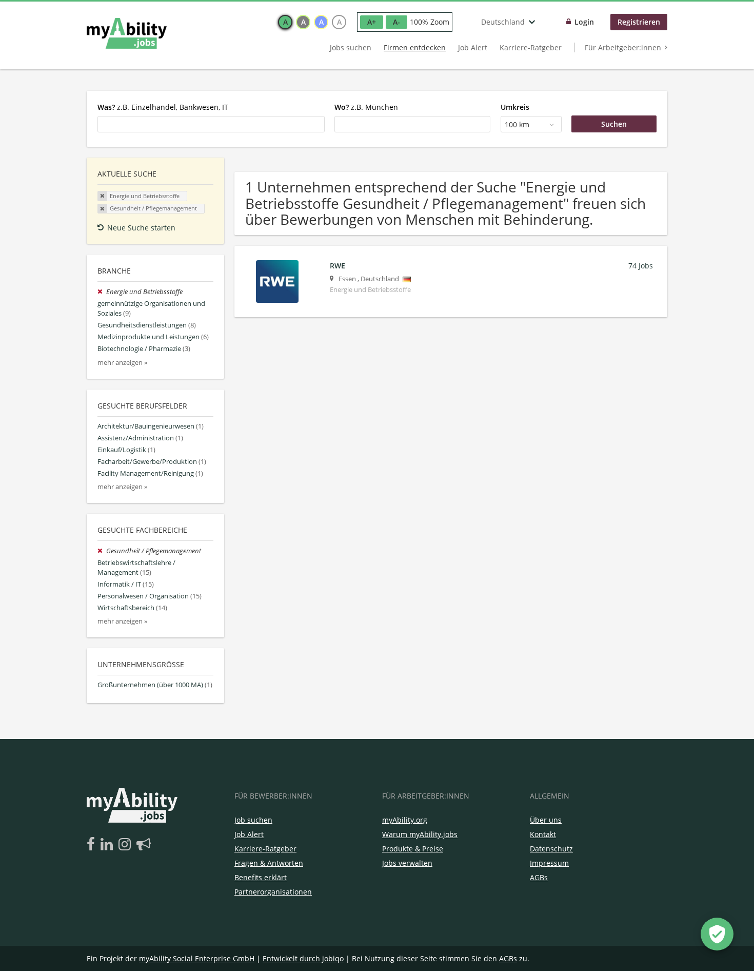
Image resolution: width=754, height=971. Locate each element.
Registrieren (639, 22)
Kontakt (543, 834)
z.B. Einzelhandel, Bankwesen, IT (162, 107)
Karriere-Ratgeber (531, 47)
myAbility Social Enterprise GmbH (196, 958)
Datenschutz (551, 848)
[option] (285, 22)
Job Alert (472, 47)
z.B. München (366, 107)
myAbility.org (404, 820)
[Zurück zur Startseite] (127, 33)
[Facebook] (92, 845)
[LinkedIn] (108, 845)
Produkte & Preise (412, 848)
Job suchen (253, 820)
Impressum (549, 863)
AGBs (539, 877)
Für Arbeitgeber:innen (623, 47)
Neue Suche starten (141, 227)
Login (584, 22)
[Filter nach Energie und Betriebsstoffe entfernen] (101, 291)
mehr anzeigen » (122, 362)
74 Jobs (640, 265)
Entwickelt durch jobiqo (303, 958)
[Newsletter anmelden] (143, 845)
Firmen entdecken (415, 47)
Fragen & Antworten (268, 863)
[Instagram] (126, 845)
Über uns (546, 820)
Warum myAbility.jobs (420, 834)
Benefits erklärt (260, 877)
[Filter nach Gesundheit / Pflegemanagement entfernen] (101, 551)
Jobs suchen (350, 47)
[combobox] (211, 124)
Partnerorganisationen (273, 892)
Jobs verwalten (407, 863)
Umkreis (515, 107)
